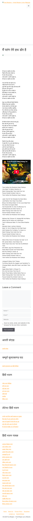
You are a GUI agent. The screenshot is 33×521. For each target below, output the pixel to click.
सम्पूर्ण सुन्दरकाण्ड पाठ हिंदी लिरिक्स (10, 366)
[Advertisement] (16, 25)
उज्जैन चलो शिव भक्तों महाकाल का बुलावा (12, 416)
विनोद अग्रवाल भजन (7, 504)
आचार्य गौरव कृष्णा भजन (7, 452)
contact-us (12, 514)
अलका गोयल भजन (6, 449)
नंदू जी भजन (5, 470)
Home (5, 511)
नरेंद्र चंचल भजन (6, 472)
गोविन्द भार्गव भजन (6, 462)
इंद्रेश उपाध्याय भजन (7, 457)
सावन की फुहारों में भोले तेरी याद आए (10, 421)
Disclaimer (27, 511)
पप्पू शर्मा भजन (5, 478)
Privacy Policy (18, 511)
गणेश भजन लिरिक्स (6, 383)
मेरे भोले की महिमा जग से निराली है (10, 427)
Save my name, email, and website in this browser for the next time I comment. (17, 324)
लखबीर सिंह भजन (6, 498)
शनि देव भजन (5, 386)
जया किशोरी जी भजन (7, 467)
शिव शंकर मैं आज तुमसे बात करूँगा (10, 419)
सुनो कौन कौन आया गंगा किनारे (9, 424)
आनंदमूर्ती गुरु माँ (6, 454)
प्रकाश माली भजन (6, 483)
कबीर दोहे (4, 394)
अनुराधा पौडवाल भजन (7, 444)
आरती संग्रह (5, 348)
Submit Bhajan (20, 514)
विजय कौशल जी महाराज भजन (9, 501)
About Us (10, 511)
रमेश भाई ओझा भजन (7, 491)
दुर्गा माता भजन (5, 391)
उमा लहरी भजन (6, 459)
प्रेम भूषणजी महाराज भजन (8, 485)
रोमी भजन (4, 496)
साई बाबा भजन (5, 388)
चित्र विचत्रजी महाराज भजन (9, 465)
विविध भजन (5, 399)
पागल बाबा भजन (6, 480)
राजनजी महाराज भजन (7, 493)
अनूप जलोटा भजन (6, 447)
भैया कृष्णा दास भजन (7, 488)
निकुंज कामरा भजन (6, 475)
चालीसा (4, 396)
